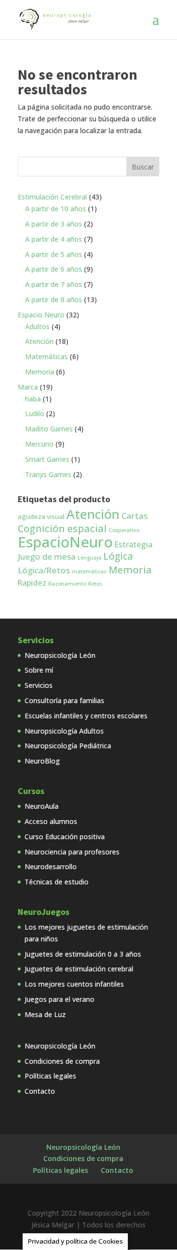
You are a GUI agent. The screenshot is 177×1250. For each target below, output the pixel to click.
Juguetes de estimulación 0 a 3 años (83, 954)
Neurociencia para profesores (72, 851)
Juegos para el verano (59, 999)
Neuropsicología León (60, 655)
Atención (92, 514)
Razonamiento (67, 583)
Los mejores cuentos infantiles (74, 984)
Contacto (40, 1091)
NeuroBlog (42, 761)
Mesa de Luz (45, 1014)
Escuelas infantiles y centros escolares (86, 715)
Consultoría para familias (64, 700)
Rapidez (32, 583)
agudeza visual (41, 516)
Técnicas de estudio (56, 881)
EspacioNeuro (65, 542)
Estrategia (133, 544)
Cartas (134, 515)
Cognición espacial (62, 528)
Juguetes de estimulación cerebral (79, 968)
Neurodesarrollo (51, 866)
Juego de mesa (47, 556)
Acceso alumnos (51, 821)
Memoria (130, 569)
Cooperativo (124, 530)
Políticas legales (50, 1075)
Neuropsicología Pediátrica (68, 745)
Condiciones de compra (62, 1061)
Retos (95, 583)
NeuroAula (42, 806)
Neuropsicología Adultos (64, 731)
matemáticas (89, 571)
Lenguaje (89, 557)
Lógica (118, 556)
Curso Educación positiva (65, 836)
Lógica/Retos (44, 570)
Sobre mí (39, 670)
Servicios (39, 685)
